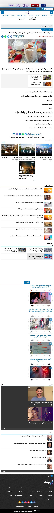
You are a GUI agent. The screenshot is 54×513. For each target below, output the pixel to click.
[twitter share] (8, 36)
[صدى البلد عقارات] (18, 5)
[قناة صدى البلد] (43, 5)
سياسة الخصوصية (20, 506)
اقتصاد (31, 495)
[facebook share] (11, 36)
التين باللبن (36, 137)
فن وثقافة (19, 15)
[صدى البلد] (27, 12)
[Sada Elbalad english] (11, 5)
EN (39, 9)
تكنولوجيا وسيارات (18, 495)
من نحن (36, 506)
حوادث (31, 15)
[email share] (2, 36)
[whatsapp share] (5, 36)
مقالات (41, 499)
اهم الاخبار (44, 15)
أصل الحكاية (10, 491)
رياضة (25, 15)
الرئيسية (51, 15)
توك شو (13, 15)
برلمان (11, 495)
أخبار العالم (20, 491)
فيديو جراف (50, 495)
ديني (31, 491)
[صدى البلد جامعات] (26, 5)
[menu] (51, 12)
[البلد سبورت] (35, 5)
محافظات (40, 495)
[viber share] (17, 134)
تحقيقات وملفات (49, 499)
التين (43, 137)
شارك (15, 36)
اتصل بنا (29, 506)
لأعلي (49, 476)
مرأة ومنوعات (5, 15)
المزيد (3, 428)
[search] (2, 12)
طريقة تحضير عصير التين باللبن (17, 137)
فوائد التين (29, 137)
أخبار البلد (37, 15)
